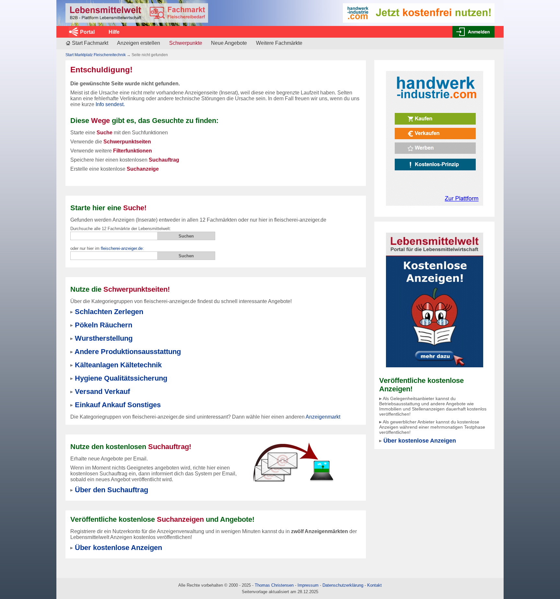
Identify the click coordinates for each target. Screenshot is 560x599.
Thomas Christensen (274, 585)
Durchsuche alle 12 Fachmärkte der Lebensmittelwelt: (120, 228)
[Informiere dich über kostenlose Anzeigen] (434, 299)
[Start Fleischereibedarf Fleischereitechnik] (136, 13)
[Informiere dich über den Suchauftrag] (293, 462)
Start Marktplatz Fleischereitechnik (95, 55)
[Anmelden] (473, 32)
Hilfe (114, 32)
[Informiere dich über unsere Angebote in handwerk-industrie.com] (419, 12)
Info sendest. (110, 104)
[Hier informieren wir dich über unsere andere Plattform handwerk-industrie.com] (434, 138)
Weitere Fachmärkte (279, 43)
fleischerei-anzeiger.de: (122, 248)
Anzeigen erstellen (138, 43)
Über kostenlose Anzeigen (419, 440)
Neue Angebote (229, 43)
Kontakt (374, 585)
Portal (87, 32)
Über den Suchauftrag (111, 490)
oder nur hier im (107, 248)
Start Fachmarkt (90, 43)
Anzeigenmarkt (323, 417)
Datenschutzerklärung (342, 585)
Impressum (308, 585)
